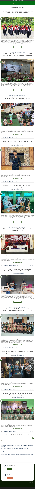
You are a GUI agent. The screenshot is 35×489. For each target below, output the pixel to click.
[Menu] (1, 3)
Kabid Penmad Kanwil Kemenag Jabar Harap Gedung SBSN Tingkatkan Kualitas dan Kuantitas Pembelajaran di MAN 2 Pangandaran (15, 451)
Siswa (25, 95)
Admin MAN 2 (22, 145)
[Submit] (33, 438)
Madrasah (19, 9)
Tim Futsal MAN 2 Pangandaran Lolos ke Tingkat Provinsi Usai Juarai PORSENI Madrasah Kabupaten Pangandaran (17, 446)
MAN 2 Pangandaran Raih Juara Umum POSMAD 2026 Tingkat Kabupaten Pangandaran (14, 448)
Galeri (11, 9)
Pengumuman (23, 9)
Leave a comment (32, 137)
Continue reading (17, 134)
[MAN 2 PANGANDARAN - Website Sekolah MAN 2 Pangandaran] (17, 3)
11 (25, 434)
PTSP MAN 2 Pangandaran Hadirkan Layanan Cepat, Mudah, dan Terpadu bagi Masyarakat (15, 452)
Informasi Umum (14, 9)
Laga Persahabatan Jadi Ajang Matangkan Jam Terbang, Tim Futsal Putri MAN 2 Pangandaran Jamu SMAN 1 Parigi (17, 455)
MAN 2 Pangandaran (21, 487)
